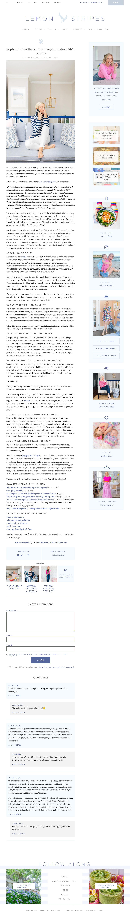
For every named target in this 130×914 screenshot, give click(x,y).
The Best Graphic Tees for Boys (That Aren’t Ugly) (106, 177)
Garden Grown (106, 885)
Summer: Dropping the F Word (19, 529)
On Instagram (24, 885)
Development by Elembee (95, 910)
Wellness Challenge (49, 57)
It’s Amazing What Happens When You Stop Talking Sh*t (30, 497)
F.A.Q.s (20, 2)
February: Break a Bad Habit (18, 520)
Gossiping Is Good (14, 491)
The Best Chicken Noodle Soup (106, 156)
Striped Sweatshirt (23, 542)
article (23, 257)
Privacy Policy (56, 910)
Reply (18, 696)
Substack (78, 29)
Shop (115, 2)
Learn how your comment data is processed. (56, 667)
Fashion (26, 29)
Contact (45, 2)
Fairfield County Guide (92, 2)
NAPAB (27, 401)
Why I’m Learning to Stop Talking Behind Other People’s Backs (33, 509)
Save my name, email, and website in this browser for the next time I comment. (38, 655)
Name (9, 636)
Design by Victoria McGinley (74, 910)
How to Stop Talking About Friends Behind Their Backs (29, 500)
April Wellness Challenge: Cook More (14, 586)
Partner (32, 2)
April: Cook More (13, 526)
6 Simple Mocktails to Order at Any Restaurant (106, 136)
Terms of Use (44, 910)
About (9, 2)
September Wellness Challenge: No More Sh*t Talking (40, 51)
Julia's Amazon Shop (106, 355)
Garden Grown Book (65, 881)
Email (10, 645)
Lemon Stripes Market (106, 348)
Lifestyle (51, 29)
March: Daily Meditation (16, 523)
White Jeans (43, 542)
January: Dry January (15, 517)
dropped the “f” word (31, 456)
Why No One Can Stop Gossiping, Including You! (26, 488)
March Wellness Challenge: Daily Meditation (31, 588)
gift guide (103, 29)
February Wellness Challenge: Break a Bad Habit (49, 588)
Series (65, 29)
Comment (12, 610)
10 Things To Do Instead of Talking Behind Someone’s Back (31, 494)
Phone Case (62, 542)
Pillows (53, 542)
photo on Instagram (46, 182)
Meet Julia (106, 107)
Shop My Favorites (106, 341)
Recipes (38, 29)
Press (65, 890)
